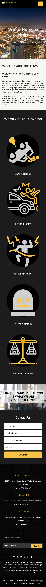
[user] (14, 557)
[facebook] (31, 557)
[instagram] (24, 557)
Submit (23, 454)
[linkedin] (28, 557)
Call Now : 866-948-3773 (23, 488)
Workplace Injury (23, 273)
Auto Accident (23, 173)
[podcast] (17, 557)
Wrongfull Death (23, 323)
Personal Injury (23, 223)
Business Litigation (23, 373)
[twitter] (21, 557)
